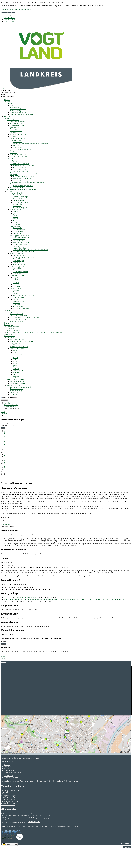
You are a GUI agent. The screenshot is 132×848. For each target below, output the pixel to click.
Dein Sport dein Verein (17, 321)
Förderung (16, 303)
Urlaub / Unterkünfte (13, 330)
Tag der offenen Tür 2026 (18, 156)
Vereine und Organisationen (19, 347)
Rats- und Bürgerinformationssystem (22, 114)
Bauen (15, 213)
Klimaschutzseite (125, 844)
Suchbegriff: (5, 424)
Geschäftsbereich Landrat (21, 171)
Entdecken (10, 328)
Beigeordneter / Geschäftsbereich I (24, 166)
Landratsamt (11, 158)
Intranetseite (127, 847)
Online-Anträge (15, 127)
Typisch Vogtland (15, 288)
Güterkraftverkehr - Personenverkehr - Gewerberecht (30, 250)
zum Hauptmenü (9, 18)
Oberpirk (15, 365)
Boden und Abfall (18, 233)
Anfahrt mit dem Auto (8, 803)
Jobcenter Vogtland (16, 314)
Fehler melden (8, 776)
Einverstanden (11, 12)
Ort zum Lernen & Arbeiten (15, 380)
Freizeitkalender (15, 343)
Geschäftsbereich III (19, 169)
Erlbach (15, 352)
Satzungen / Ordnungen (18, 112)
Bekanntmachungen (16, 187)
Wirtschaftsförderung (17, 389)
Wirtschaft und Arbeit (17, 297)
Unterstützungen (18, 261)
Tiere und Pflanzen (19, 230)
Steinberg (16, 376)
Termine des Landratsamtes (19, 138)
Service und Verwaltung (11, 405)
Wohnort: (4, 426)
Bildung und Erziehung (17, 381)
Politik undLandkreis (7, 100)
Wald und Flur (17, 228)
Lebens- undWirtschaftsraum (9, 335)
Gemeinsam (17, 284)
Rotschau (16, 369)
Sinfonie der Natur (19, 292)
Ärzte (11, 312)
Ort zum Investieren (13, 385)
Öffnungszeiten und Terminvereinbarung (23, 173)
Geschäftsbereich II (19, 167)
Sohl (14, 374)
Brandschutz (17, 246)
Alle (5, 478)
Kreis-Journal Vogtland (17, 122)
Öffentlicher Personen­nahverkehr (24, 252)
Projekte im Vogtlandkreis (18, 316)
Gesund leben (17, 268)
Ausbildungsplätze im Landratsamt (24, 178)
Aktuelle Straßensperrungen (19, 134)
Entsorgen (16, 220)
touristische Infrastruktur (21, 308)
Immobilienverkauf (16, 131)
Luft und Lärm (17, 222)
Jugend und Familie (16, 193)
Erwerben (16, 211)
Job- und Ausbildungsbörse (22, 259)
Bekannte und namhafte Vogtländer (24, 295)
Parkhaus (13, 151)
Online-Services (18, 147)
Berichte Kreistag (15, 111)
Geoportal (13, 133)
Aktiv (14, 281)
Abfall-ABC (16, 145)
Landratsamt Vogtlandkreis (10, 790)
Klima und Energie (19, 231)
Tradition (16, 290)
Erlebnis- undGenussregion (8, 324)
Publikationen (17, 142)
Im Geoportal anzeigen (8, 796)
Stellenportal (14, 175)
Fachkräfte (16, 305)
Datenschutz (8, 768)
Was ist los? (17, 195)
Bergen (15, 350)
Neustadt (16, 363)
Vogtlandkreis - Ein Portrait (18, 339)
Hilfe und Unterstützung (20, 202)
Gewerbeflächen (18, 301)
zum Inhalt (7, 16)
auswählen (3, 643)
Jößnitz (15, 358)
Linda (14, 360)
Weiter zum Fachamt (8, 805)
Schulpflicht (17, 263)
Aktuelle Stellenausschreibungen (23, 177)
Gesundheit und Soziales (18, 266)
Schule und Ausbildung (17, 253)
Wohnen (15, 215)
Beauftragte (17, 162)
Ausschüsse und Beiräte (18, 109)
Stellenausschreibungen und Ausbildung (21, 197)
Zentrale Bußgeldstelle (20, 244)
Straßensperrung (18, 241)
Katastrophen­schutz (19, 248)
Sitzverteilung (14, 107)
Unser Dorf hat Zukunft (17, 349)
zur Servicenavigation (11, 20)
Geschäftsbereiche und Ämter (19, 164)
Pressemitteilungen (16, 123)
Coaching (16, 299)
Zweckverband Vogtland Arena (23, 186)
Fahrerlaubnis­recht (19, 239)
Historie (15, 294)
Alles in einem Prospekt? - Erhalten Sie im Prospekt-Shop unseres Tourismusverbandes (35, 332)
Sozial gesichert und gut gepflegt (23, 270)
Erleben (15, 279)
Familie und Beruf (18, 306)
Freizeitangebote (18, 200)
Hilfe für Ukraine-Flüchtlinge (19, 319)
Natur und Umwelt (16, 226)
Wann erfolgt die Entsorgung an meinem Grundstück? (30, 144)
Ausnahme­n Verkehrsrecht (21, 242)
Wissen (15, 277)
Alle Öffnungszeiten (34, 822)
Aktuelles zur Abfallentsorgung (23, 149)
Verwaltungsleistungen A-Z (18, 125)
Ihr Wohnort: (5, 642)
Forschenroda (17, 354)
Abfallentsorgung (15, 140)
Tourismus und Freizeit (17, 275)
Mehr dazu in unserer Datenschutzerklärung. (16, 9)
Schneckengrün (18, 371)
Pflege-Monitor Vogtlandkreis (19, 155)
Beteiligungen (14, 184)
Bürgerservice (8, 826)
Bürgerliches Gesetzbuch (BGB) (26, 598)
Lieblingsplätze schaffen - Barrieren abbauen (24, 317)
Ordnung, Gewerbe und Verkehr (20, 235)
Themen (9, 191)
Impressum (7, 767)
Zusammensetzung (16, 105)
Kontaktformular (9, 770)
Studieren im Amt (18, 180)
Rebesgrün (16, 367)
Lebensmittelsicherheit (20, 272)
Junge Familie (17, 204)
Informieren (17, 286)
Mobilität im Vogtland (17, 345)
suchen (2, 427)
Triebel (15, 378)
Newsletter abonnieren (11, 778)
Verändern (16, 224)
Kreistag (9, 103)
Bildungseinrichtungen (20, 255)
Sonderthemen (11, 310)
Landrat (12, 160)
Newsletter (13, 153)
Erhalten (15, 217)
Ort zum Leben (12, 338)
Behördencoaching (16, 391)
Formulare (13, 129)
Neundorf (16, 361)
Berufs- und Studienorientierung (23, 257)
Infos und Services (13, 120)
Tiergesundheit (18, 274)
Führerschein (17, 206)
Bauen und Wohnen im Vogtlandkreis (22, 341)
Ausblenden (3, 12)
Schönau (16, 372)
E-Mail (3, 801)
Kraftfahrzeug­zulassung (21, 237)
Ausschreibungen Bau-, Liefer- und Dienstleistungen (27, 182)
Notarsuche (6, 525)
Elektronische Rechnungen (12, 772)
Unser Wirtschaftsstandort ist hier (21, 387)
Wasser (15, 219)
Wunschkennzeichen (16, 136)
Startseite (7, 403)
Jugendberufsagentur (20, 208)
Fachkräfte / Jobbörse (17, 383)
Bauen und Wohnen (16, 209)
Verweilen (16, 283)
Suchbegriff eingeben (8, 92)
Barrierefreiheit (8, 774)
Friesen (15, 356)
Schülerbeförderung (19, 264)
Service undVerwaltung (7, 117)
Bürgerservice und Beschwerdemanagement (21, 189)
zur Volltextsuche (9, 21)
